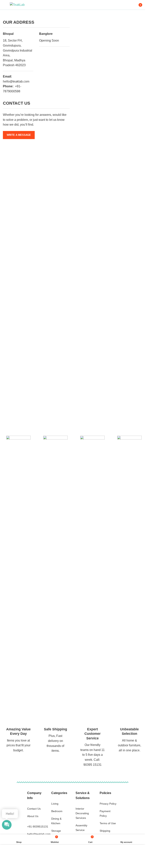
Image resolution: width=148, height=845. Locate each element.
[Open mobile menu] (4, 5)
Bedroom (56, 811)
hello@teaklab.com (38, 834)
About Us (32, 816)
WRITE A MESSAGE (19, 134)
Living (54, 803)
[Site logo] (17, 4)
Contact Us (34, 808)
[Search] (128, 5)
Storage (56, 830)
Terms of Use (108, 823)
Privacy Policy (108, 803)
